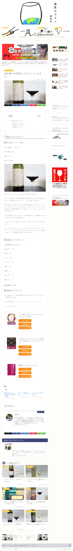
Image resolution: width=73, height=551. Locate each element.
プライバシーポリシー (7, 549)
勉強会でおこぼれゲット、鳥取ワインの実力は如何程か (10, 394)
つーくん (22, 194)
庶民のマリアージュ (18, 127)
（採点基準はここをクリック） (12, 244)
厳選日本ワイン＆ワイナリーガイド (28, 365)
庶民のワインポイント (19, 125)
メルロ (7, 405)
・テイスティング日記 (9, 70)
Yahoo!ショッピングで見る (25, 327)
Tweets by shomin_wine (59, 146)
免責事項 (15, 549)
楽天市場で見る (25, 324)
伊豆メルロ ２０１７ (17, 121)
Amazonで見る (25, 320)
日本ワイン (12, 405)
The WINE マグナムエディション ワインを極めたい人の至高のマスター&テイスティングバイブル (31, 341)
